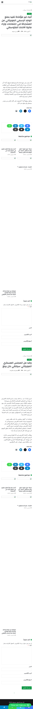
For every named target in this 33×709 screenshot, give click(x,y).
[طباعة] (15, 129)
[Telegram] (27, 129)
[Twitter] (21, 126)
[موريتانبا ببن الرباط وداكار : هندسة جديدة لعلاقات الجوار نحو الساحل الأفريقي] (8, 223)
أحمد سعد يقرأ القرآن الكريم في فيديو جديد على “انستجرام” (8, 151)
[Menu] (2, 3)
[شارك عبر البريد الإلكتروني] (21, 129)
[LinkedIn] (15, 126)
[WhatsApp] (9, 126)
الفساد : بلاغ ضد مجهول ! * (24, 167)
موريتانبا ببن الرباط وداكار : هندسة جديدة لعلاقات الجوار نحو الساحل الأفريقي (9, 293)
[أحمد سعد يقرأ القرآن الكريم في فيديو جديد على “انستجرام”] (8, 143)
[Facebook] (27, 126)
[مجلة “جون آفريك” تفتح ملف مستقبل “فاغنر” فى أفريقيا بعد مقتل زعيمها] (24, 143)
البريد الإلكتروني (28, 334)
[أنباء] (30, 2)
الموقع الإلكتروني (27, 341)
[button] (20, 705)
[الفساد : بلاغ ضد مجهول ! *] (24, 161)
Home (29, 10)
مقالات (24, 10)
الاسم (30, 328)
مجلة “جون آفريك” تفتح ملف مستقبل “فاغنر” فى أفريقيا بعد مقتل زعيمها (25, 151)
